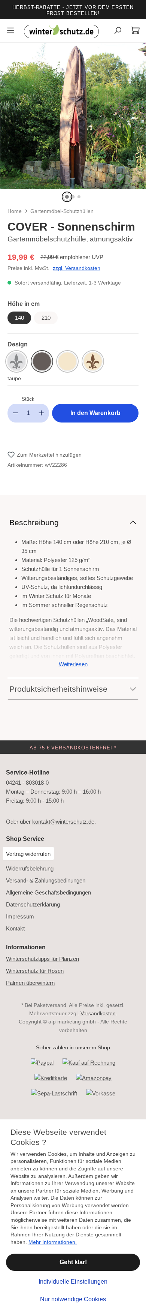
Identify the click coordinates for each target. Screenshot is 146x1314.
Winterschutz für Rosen (35, 971)
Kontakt (15, 928)
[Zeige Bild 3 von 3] (79, 197)
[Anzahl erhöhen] (41, 413)
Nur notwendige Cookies (73, 1299)
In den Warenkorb (95, 413)
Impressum (20, 916)
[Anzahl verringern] (15, 413)
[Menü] (10, 31)
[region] (73, 123)
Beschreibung (34, 522)
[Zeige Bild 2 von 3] (73, 196)
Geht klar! (73, 1262)
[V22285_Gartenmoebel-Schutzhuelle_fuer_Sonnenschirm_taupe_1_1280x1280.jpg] (73, 116)
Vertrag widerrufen (28, 854)
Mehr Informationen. (52, 1242)
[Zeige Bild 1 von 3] (67, 197)
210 (46, 318)
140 (19, 318)
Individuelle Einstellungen (73, 1281)
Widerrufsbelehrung (30, 868)
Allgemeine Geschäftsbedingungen (48, 892)
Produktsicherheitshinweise (58, 689)
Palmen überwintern (30, 983)
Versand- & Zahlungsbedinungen (45, 880)
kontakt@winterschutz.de (63, 821)
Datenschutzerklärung (33, 904)
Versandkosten (98, 1013)
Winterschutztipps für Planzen (42, 959)
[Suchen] (118, 31)
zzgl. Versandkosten (76, 268)
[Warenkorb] (136, 31)
